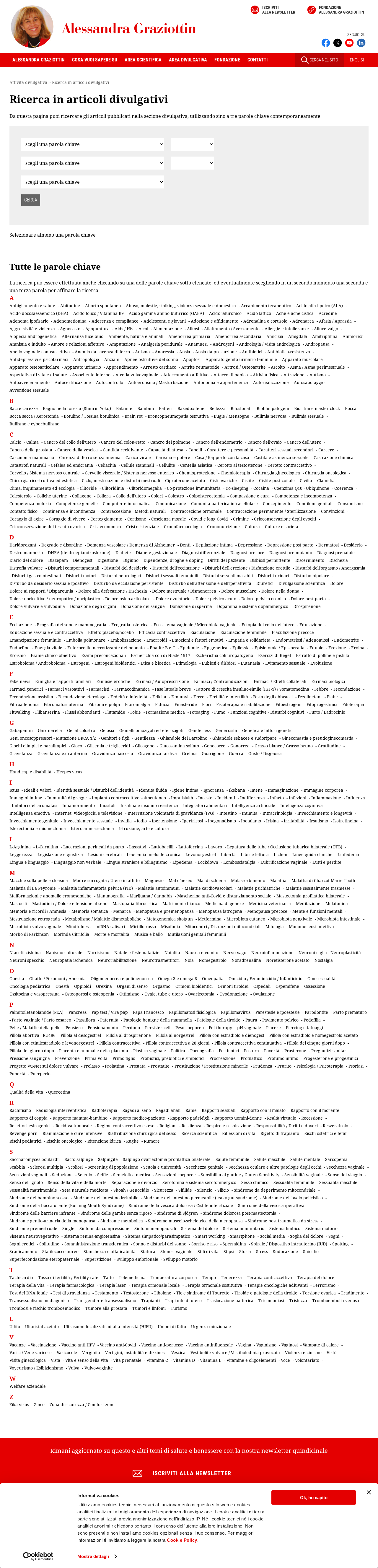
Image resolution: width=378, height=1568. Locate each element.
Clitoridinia (113, 488)
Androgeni (223, 344)
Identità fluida (153, 790)
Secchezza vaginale (345, 1167)
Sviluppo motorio (180, 1259)
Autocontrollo (109, 382)
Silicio (223, 1190)
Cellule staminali (137, 465)
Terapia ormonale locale (155, 1285)
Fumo (219, 712)
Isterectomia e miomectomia (37, 828)
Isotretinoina (346, 821)
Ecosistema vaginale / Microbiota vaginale (195, 624)
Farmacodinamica (132, 689)
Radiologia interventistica (61, 1110)
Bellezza (217, 408)
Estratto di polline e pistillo (322, 655)
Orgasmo (161, 986)
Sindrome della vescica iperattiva (271, 1205)
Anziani (111, 359)
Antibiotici (252, 351)
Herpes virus (69, 772)
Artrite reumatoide (200, 367)
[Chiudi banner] (369, 1492)
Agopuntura (97, 328)
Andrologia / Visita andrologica (269, 344)
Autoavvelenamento (29, 382)
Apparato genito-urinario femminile (241, 359)
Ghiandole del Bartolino (183, 738)
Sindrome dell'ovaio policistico (293, 1198)
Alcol (143, 328)
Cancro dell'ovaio (264, 442)
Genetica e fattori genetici (268, 730)
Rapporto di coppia (28, 1118)
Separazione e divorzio (134, 1182)
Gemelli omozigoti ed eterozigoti (151, 730)
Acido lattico (259, 313)
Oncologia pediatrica (29, 986)
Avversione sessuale (29, 390)
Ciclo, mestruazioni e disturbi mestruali (121, 480)
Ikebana (237, 790)
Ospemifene (287, 986)
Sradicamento (23, 1251)
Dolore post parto (308, 598)
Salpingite (108, 1159)
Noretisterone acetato (287, 960)
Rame (191, 1110)
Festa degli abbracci (273, 697)
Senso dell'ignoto (26, 1182)
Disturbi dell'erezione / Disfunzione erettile (247, 568)
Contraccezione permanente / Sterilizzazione (271, 511)
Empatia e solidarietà (249, 640)
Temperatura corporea (174, 1277)
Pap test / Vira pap (110, 1012)
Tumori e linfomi (149, 1308)
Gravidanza (20, 753)
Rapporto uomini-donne (238, 1118)
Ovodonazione (233, 994)
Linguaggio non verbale (77, 862)
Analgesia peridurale (162, 344)
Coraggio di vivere (67, 519)
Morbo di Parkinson (29, 934)
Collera (104, 496)
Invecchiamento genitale (33, 821)
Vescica (178, 1352)
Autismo (317, 375)
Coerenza (343, 488)
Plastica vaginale (149, 1050)
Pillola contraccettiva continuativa (248, 1043)
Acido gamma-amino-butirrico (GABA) (166, 313)
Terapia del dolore (315, 1277)
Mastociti (18, 903)
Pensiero (74, 1027)
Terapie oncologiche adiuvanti (277, 1285)
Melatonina (336, 903)
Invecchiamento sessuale (88, 821)
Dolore (336, 583)
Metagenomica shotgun (169, 919)
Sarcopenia (336, 1159)
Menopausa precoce (267, 911)
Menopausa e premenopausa (165, 911)
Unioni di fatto (172, 1326)
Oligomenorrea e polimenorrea (122, 978)
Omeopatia (213, 978)
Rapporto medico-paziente (139, 1118)
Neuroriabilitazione (117, 960)
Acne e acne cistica (295, 313)
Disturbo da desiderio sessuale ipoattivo (49, 583)
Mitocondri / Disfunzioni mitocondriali (222, 926)
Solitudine (49, 1244)
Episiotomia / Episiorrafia (279, 647)
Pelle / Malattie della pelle (35, 1027)
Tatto (108, 1277)
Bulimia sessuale (307, 416)
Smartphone (242, 1236)
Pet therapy (220, 1027)
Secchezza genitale (205, 1167)
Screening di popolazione (113, 1167)
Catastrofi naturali (27, 465)
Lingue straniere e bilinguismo (136, 862)
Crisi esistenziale (142, 526)
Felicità (159, 697)
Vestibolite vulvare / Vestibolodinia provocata (235, 1352)
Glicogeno (144, 746)
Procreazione (222, 1058)
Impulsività (182, 798)
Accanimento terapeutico (266, 305)
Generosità (226, 730)
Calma (32, 442)
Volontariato (307, 1360)
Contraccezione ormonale (196, 511)
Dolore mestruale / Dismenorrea (184, 591)
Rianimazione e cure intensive (72, 1133)
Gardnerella (50, 730)
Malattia (278, 880)
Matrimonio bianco (181, 903)
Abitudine (70, 305)
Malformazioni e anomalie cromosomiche (50, 896)
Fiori (206, 704)
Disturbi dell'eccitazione (176, 568)
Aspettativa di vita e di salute (38, 375)
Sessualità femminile (293, 1182)
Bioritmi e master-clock (317, 408)
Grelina (189, 753)
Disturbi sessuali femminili (172, 575)
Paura (251, 1020)
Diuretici (264, 583)
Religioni (168, 1125)
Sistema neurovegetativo (34, 1236)
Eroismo (17, 655)
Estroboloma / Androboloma (37, 663)
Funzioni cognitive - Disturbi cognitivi (267, 712)
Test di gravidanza (71, 1293)
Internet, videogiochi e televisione (89, 813)
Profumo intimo (282, 1058)
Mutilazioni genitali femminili (197, 934)
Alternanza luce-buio (82, 336)
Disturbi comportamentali (73, 568)
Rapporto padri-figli (189, 1118)
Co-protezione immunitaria (194, 488)
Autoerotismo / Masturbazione (158, 382)
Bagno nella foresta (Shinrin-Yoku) (77, 408)
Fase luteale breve (173, 689)
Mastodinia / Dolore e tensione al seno (69, 903)
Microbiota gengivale (291, 919)
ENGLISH (358, 60)
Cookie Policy (182, 1540)
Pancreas (78, 1012)
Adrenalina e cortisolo (265, 321)
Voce (285, 1360)
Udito (14, 1326)
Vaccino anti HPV (78, 1345)
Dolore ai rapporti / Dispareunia (41, 591)
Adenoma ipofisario (28, 321)
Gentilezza (144, 738)
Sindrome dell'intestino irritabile (106, 1198)
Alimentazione (167, 328)
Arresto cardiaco (159, 367)
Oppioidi (82, 986)
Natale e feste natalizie (136, 952)
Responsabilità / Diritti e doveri (287, 1125)
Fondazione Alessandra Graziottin (341, 9)
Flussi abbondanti (82, 712)
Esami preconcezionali (103, 655)
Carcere (326, 450)
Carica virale (138, 457)
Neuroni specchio (26, 960)
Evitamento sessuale (285, 663)
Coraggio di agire (26, 519)
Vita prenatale (127, 1360)
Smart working (210, 1236)
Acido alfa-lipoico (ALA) (319, 305)
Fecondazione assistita (31, 697)
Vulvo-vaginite (98, 1368)
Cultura (252, 526)
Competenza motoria (30, 503)
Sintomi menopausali (155, 1228)
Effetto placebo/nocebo (111, 632)
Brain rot (134, 416)
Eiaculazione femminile (243, 632)
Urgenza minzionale (211, 1326)
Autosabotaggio (309, 382)
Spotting (340, 1244)
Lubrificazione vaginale (283, 862)
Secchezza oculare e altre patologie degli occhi (275, 1167)
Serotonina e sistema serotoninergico (199, 1182)
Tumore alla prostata (106, 1308)
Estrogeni (80, 663)
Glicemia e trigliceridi (108, 746)
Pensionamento (103, 1027)
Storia (245, 1251)
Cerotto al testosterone (240, 465)
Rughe (132, 1141)
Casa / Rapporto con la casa (222, 457)
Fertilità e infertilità (228, 697)
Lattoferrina (190, 847)
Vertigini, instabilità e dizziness (135, 1352)
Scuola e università (162, 1167)
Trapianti (150, 1300)
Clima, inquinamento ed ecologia (42, 488)
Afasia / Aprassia (335, 321)
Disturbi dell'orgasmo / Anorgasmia (330, 568)
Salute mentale (305, 1159)
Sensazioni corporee (175, 1174)
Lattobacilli (162, 847)
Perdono (131, 1027)
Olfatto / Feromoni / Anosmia (57, 978)
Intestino (228, 813)
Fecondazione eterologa (81, 697)
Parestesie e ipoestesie (277, 1012)
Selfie (102, 1174)
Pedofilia (312, 1020)
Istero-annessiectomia (92, 828)
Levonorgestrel (200, 854)
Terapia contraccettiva (269, 1277)
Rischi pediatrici (25, 1141)
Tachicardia (21, 1277)
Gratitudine (329, 746)
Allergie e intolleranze (287, 328)
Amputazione (122, 344)
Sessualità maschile (338, 1182)
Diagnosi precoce (247, 552)
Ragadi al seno (136, 1110)
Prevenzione (67, 1058)
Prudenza (262, 1066)
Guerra (236, 753)
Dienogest (82, 560)
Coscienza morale (168, 519)
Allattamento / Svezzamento (232, 328)
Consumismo (350, 503)
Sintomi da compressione (104, 1228)
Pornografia (202, 1050)
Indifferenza (252, 798)
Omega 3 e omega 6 (177, 978)
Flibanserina (47, 712)
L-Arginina (20, 847)
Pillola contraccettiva (120, 1043)
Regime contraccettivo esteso (125, 1125)
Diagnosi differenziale (203, 552)
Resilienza (191, 1125)
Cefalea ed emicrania (72, 465)
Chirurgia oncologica (325, 473)
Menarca (122, 911)
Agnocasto (70, 328)
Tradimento (352, 1293)
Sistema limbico (284, 1228)
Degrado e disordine (61, 545)
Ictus (14, 790)
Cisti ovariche (223, 480)
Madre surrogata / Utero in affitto (106, 880)
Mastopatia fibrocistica (135, 903)
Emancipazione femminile (35, 640)
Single (68, 1228)
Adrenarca (303, 321)
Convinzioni (332, 511)
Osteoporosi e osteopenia (89, 994)
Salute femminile (232, 1159)
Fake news (19, 681)
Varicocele (67, 1352)
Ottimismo (129, 994)
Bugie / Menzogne (231, 416)
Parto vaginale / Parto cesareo (41, 1020)
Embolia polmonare (85, 640)
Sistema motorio (321, 1228)
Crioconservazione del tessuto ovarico (47, 526)
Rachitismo (20, 1110)
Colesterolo (20, 496)
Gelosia (107, 730)
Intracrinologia (277, 813)
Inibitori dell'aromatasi (34, 805)
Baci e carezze (23, 408)
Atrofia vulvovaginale (136, 375)
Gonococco (214, 746)
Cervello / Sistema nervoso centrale (44, 473)
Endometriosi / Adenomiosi (302, 640)
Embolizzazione (125, 640)
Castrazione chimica (333, 457)
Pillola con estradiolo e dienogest (231, 1035)
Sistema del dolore (199, 1228)
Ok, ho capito (314, 1497)
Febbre (321, 689)
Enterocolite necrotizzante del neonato (106, 647)
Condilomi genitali (314, 503)
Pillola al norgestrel (175, 1035)
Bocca (350, 408)
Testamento (106, 1293)
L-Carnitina (47, 847)
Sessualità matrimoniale (33, 1190)
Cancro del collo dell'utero (70, 442)
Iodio (142, 821)
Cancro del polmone (170, 442)
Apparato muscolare (302, 359)
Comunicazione (171, 503)
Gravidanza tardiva (157, 753)
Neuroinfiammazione (272, 952)
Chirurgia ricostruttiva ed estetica (43, 480)
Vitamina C (157, 1360)
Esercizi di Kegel (274, 655)
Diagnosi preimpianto (290, 552)
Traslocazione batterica (230, 1300)
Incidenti (226, 798)
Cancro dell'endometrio (218, 442)
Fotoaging (199, 712)
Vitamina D (184, 1360)
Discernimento (309, 560)
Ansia (184, 351)
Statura (148, 1251)
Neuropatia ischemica (71, 960)
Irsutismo (318, 821)
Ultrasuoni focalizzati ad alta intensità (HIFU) (108, 1326)
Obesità (16, 978)
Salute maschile (269, 1159)
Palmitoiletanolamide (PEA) (36, 1012)
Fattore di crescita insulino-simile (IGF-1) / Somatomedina (252, 689)
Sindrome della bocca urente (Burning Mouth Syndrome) (66, 1205)
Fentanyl (179, 697)
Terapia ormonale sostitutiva (213, 1285)
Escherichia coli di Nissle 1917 (160, 655)
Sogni (333, 1236)
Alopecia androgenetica (33, 336)
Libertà (228, 854)
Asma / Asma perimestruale (317, 367)
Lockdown (208, 862)
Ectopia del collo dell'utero (268, 624)
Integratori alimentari (205, 805)
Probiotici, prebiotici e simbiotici (172, 1058)
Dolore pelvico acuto (215, 598)
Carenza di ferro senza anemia (89, 457)
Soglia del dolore (306, 1236)
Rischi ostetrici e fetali (326, 1133)
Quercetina (59, 1092)
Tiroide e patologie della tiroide (265, 1293)
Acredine (328, 313)
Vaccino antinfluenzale (210, 1345)
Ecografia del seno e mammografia (71, 624)
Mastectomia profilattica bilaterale (310, 896)
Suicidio (311, 1251)
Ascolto (278, 367)
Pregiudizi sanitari (329, 1050)
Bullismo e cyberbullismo (34, 424)
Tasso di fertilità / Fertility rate (68, 1277)
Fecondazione (347, 689)
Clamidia (326, 480)
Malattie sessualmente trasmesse (318, 888)
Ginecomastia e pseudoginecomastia (317, 738)
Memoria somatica (89, 911)
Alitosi (193, 328)
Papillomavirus (235, 1012)
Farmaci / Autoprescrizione (162, 681)
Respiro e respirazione (228, 1125)
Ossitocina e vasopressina (34, 994)
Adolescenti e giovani (165, 321)
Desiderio (353, 545)
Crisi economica (105, 526)
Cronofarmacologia (183, 526)
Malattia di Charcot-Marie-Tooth (323, 880)
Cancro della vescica (77, 450)
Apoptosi (192, 359)
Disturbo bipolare (311, 575)
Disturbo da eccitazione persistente (129, 583)
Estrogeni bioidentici (115, 663)
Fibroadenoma (24, 704)
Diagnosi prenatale (336, 552)
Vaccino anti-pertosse (162, 1345)
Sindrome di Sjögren (177, 1213)
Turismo (179, 1308)
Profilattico (251, 1058)
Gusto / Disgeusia (265, 753)
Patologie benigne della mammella (157, 1020)
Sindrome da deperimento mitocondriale (275, 1190)
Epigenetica (215, 647)
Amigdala (297, 336)
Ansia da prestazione (216, 351)
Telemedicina (132, 1277)
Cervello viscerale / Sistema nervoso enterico (129, 473)
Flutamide (115, 712)
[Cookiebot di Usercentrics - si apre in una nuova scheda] (38, 1556)
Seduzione (62, 1174)
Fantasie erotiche (113, 681)
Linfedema (348, 854)
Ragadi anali (168, 1110)
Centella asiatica (196, 465)
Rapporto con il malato (263, 1110)
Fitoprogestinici (322, 704)
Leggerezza (20, 854)
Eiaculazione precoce (293, 632)
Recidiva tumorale (74, 1125)
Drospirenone (307, 606)
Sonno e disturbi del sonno (159, 1244)
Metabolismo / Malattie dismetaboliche (103, 919)
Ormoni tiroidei (233, 986)
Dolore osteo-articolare (128, 598)
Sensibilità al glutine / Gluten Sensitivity (240, 1174)
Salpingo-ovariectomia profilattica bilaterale (167, 1159)
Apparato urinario (82, 367)
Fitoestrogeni (289, 704)
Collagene (82, 496)
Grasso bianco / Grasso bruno (284, 746)
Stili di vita (208, 1251)
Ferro (198, 697)
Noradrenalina (246, 960)
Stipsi (229, 1251)
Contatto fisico (23, 511)
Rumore (152, 1141)
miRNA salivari (110, 926)
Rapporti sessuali (218, 1110)
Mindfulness (78, 926)
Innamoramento (78, 805)
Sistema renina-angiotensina (92, 1236)
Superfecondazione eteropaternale (44, 1259)
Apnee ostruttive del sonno (151, 359)
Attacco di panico (231, 375)
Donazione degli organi (93, 606)
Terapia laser (113, 1285)
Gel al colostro (81, 730)
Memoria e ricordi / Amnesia (37, 911)
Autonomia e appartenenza (220, 382)
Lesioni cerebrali (105, 854)
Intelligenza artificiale (253, 805)
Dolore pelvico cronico (263, 598)
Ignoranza (213, 790)
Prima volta (96, 1058)
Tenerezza (231, 1277)
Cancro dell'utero (304, 442)
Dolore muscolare (238, 591)
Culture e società (281, 526)
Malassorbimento (248, 880)
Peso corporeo (189, 1027)
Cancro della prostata (30, 450)
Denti (185, 545)
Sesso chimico (254, 1182)
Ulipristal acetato (42, 1326)
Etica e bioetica (156, 663)
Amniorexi (353, 336)
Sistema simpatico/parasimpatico (157, 1236)
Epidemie (189, 647)
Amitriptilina (325, 336)
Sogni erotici (21, 1244)
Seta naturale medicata (85, 1190)
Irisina (272, 821)
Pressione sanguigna (29, 1058)
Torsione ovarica (319, 1293)
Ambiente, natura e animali (135, 336)
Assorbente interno (91, 375)
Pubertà (17, 1073)
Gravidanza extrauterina (62, 753)
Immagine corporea (323, 790)
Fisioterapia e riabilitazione (243, 704)
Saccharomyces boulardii (34, 1159)
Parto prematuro (350, 1012)
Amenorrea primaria (189, 336)
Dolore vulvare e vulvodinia (37, 606)
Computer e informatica (127, 503)
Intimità (250, 813)
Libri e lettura (255, 854)
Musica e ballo (148, 934)
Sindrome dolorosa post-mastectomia (239, 1213)
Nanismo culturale (64, 952)
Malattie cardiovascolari (208, 888)
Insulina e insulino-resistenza (149, 805)
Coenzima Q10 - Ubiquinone (301, 488)
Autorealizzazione (271, 382)
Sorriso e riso (204, 1244)
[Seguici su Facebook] (325, 42)
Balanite (124, 408)
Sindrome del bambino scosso (39, 1198)
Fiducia (162, 704)
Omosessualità (321, 978)
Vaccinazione (43, 1345)
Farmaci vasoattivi (66, 689)
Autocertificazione (73, 382)
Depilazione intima (214, 545)
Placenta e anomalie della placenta (93, 1050)
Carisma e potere (173, 457)
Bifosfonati (241, 408)
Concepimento (277, 503)
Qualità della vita (26, 1092)
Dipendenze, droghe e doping (173, 560)
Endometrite (346, 640)
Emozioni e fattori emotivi (197, 640)
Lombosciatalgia (239, 862)
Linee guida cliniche (312, 854)
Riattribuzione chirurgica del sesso (141, 1133)
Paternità (109, 1020)
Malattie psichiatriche (259, 888)
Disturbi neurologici (121, 575)
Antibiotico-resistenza (288, 351)
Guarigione (213, 753)
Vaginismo (266, 1345)
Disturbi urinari (273, 575)
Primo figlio (124, 1058)
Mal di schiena (211, 880)
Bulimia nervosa (270, 416)
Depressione (250, 545)
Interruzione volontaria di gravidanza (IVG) (171, 813)
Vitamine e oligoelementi (251, 1360)
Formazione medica (165, 712)
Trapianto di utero (183, 1300)
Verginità (91, 1352)
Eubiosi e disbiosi (219, 663)
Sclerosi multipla (46, 1167)
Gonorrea (240, 746)
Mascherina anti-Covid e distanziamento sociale (224, 896)
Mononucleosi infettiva (311, 926)
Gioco (76, 746)
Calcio (15, 442)
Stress (262, 1251)
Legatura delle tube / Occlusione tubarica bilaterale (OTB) (284, 847)
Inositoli (107, 805)
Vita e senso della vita (86, 1360)
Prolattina (114, 1066)
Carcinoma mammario (31, 457)
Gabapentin (21, 730)
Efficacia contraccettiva (162, 632)
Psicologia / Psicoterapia (319, 1066)
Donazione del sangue (143, 606)
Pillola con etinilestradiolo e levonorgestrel (51, 1043)
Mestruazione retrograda (34, 919)
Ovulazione (264, 994)
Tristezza (298, 1300)
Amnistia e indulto (27, 344)
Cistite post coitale (277, 480)
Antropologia (86, 359)
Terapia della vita (27, 1285)
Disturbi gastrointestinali (36, 575)
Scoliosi (75, 1167)
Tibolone (162, 1293)
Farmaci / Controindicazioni (221, 681)
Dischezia (338, 560)
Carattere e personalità (230, 450)
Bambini (145, 408)
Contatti (257, 60)
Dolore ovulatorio (173, 598)
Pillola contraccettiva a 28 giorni (177, 1043)
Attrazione (294, 375)
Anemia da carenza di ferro (102, 351)
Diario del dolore (26, 560)
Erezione (337, 647)
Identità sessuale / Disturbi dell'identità (95, 790)
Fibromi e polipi (104, 704)
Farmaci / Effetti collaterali (280, 681)
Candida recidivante (123, 450)
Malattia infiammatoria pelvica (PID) (97, 888)
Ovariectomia (201, 994)
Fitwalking (19, 712)
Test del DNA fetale (28, 1293)
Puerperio (40, 1073)
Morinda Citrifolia (71, 934)
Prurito (284, 1066)
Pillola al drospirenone (128, 1035)
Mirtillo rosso (143, 926)
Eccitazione (20, 624)
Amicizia (274, 336)
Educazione (310, 624)
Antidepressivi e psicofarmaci (38, 359)
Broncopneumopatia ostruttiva (178, 416)
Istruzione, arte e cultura (144, 828)
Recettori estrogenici (29, 1125)
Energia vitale (48, 647)
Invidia (125, 821)
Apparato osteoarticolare (34, 367)
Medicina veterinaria (270, 903)
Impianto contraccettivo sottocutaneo (129, 798)
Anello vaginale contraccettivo (39, 351)
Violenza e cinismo (303, 1352)
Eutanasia (250, 663)
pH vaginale (249, 1027)
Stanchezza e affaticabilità (110, 1251)
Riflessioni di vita (238, 1133)
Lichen (280, 854)
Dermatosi (328, 545)
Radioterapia (104, 1110)
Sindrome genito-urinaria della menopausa (52, 1221)
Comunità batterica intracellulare (224, 503)
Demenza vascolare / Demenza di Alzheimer (131, 545)
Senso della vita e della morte (77, 1182)
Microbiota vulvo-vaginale (35, 926)
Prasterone (295, 1050)
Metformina (209, 919)
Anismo (142, 351)
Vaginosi (289, 1345)
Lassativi (137, 847)
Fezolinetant (310, 697)
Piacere (273, 1027)
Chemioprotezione (197, 473)
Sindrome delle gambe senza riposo (116, 1213)
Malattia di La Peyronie (32, 888)
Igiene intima (185, 790)
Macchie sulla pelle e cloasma (38, 880)
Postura (251, 1050)
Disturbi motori (81, 575)
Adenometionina (70, 321)
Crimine (241, 519)
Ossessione (314, 986)
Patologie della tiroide (218, 1020)
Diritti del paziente (226, 560)
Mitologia (274, 926)
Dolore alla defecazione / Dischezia (112, 591)
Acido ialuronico (225, 313)
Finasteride (186, 704)
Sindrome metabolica (121, 1221)
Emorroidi (156, 640)
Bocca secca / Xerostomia (34, 416)
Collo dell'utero (131, 496)
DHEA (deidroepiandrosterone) (79, 552)
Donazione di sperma (191, 606)
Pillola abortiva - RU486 (32, 1035)
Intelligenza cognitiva (301, 805)
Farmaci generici (26, 689)
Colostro (176, 496)
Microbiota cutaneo (246, 919)
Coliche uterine (52, 496)
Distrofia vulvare (26, 568)
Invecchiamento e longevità (324, 813)
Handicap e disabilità (30, 772)
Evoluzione (321, 663)
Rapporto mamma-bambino (80, 1118)
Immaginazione (283, 790)
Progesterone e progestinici (330, 1058)
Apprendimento (122, 367)
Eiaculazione (202, 632)
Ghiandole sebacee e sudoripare (244, 738)
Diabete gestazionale (156, 552)
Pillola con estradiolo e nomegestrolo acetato (313, 1035)
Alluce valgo (326, 328)
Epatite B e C (162, 647)
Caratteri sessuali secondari (285, 450)
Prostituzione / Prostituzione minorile (211, 1066)
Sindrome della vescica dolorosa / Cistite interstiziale (181, 1205)
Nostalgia (324, 960)
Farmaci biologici (328, 681)
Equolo (316, 647)
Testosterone (136, 1293)
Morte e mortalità (111, 934)
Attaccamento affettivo (185, 375)
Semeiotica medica (131, 1174)
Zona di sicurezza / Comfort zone (82, 1404)
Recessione (312, 1118)
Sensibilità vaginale (303, 1174)
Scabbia (17, 1167)
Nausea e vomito (201, 952)
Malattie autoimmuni (159, 888)
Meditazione (308, 903)
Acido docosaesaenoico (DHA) (38, 313)
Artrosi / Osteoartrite (245, 367)
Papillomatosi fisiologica (192, 1012)
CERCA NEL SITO (323, 60)
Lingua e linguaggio (29, 862)
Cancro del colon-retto (123, 442)
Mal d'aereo (180, 880)
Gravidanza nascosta (112, 753)
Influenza (355, 798)
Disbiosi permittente (270, 560)
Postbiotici (229, 1050)
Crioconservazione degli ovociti (285, 519)
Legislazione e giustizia (60, 854)
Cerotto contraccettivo (290, 465)
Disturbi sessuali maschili (228, 575)
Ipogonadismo (222, 821)
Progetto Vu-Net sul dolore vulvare (44, 1066)
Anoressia (164, 351)
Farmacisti (99, 689)
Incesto (205, 798)
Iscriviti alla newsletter (278, 9)
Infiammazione (326, 798)
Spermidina (234, 1244)
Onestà (62, 986)
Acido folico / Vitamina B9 (98, 313)
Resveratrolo (335, 1125)
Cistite (248, 480)
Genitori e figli (115, 738)
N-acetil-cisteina (25, 952)
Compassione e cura (250, 496)
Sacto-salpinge (79, 1159)
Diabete (123, 552)
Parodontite (316, 1012)
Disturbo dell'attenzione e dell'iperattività (210, 583)
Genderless (199, 730)
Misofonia (170, 926)
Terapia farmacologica (72, 1285)
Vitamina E (210, 1360)
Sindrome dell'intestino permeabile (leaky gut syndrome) (201, 1198)
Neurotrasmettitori (161, 960)
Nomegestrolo (213, 960)
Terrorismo (324, 1285)
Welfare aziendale (27, 1386)
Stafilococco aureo (60, 1251)
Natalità (172, 952)
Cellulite (167, 465)
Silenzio (204, 1190)
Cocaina (261, 488)
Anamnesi (198, 344)
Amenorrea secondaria (238, 336)
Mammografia (111, 896)
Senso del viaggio (345, 1174)
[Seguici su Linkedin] (361, 42)
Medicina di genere (224, 903)
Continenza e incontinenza (69, 511)
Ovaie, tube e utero (163, 994)
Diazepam (58, 560)
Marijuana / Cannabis (151, 896)
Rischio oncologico (64, 1141)
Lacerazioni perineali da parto (93, 847)
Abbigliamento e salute (32, 305)
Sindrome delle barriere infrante (42, 1213)
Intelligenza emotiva (29, 813)
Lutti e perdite (326, 862)
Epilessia (241, 647)
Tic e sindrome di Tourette (202, 1293)
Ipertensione (164, 821)
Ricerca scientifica (199, 1133)
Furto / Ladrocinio (327, 712)
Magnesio (154, 880)
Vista (55, 1360)
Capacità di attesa (165, 450)
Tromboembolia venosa (335, 1300)
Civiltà (306, 480)
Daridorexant (22, 545)
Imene (256, 790)
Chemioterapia (235, 473)
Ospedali (262, 986)
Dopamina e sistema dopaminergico (252, 606)
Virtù (332, 1352)
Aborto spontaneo (103, 305)
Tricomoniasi (271, 1300)
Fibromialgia (137, 704)
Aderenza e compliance (115, 321)
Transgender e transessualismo (105, 1300)
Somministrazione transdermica (96, 1244)
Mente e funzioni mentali (317, 911)
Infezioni (297, 798)
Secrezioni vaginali (28, 1174)
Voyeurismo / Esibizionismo (36, 1368)
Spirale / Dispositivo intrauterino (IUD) (289, 1244)
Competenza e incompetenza (303, 496)
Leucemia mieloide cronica (153, 854)
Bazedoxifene (190, 408)
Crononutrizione (223, 526)
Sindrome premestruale (33, 1228)
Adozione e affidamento (214, 321)
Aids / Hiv (124, 328)
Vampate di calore (321, 1345)
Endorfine (19, 647)
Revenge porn (23, 1133)
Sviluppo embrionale (137, 1259)
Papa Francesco (148, 1012)
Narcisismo (98, 952)
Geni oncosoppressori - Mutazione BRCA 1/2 (52, 738)
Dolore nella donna (280, 591)
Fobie (135, 712)
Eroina (357, 647)
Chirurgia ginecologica (277, 473)
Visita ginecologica (27, 1360)
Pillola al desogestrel (81, 1035)
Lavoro (215, 847)
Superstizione (98, 1259)
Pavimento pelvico (280, 1020)
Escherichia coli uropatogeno (224, 655)
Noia (189, 960)
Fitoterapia (353, 704)
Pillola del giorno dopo (31, 1050)
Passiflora (85, 1020)
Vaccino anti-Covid (118, 1345)
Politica (178, 1050)
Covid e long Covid (209, 519)
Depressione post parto (290, 545)
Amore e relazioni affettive (77, 344)
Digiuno (131, 560)
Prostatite (160, 1066)
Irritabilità (294, 821)
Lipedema (182, 862)
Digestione (107, 560)
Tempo (209, 1277)
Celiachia (107, 465)
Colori (157, 496)
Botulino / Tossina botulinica (92, 416)
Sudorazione (285, 1251)
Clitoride (88, 488)
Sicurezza (163, 1190)
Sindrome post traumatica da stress (283, 1221)
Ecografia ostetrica (130, 624)
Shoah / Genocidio (131, 1190)
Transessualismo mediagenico (39, 1300)
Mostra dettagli (93, 1556)
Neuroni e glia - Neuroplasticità (330, 952)
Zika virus (19, 1404)
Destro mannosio (26, 552)
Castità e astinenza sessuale (281, 457)
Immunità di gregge (67, 798)
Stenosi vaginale (176, 1251)
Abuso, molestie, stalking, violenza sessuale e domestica (181, 305)
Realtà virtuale (281, 1118)
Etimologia (186, 663)
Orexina (104, 986)
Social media (272, 1236)
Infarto (277, 798)
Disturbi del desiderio (125, 568)
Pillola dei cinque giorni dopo (316, 1043)
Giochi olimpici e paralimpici (37, 746)
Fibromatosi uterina (63, 704)
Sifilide (185, 1190)
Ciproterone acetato (185, 480)
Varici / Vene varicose (30, 1352)
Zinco (39, 1404)
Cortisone (136, 519)
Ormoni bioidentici (194, 986)
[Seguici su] (349, 42)
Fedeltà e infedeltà (128, 697)
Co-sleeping (237, 488)
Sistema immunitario (243, 1228)
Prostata (137, 1066)
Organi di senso (132, 986)
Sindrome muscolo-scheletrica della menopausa (195, 1221)
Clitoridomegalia (145, 488)
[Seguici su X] (337, 42)
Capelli (195, 450)
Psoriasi (356, 1066)
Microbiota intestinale (339, 919)
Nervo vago (234, 952)
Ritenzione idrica (104, 1141)
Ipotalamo (251, 821)
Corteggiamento (106, 519)
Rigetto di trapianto (279, 1133)
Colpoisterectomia (207, 496)
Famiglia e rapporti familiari (63, 681)
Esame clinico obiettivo (53, 655)
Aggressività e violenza (32, 328)
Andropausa (317, 344)
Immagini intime (25, 798)
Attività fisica (265, 375)
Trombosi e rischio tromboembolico (44, 1308)
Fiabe (332, 697)
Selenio (85, 1174)
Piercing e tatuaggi (304, 1027)
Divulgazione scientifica (301, 583)
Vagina (244, 1345)
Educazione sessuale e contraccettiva (46, 632)
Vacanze (17, 1345)
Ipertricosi (192, 821)
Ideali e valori (37, 790)
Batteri (165, 408)
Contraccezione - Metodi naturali (133, 511)
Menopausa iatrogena (220, 911)
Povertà (271, 1050)
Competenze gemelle (77, 503)
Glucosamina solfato (179, 746)
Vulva (73, 1368)
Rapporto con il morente (315, 1110)
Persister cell (157, 1027)
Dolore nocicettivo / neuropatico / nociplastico (54, 598)
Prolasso (92, 1066)
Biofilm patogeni (273, 408)
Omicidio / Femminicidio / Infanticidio (265, 978)
